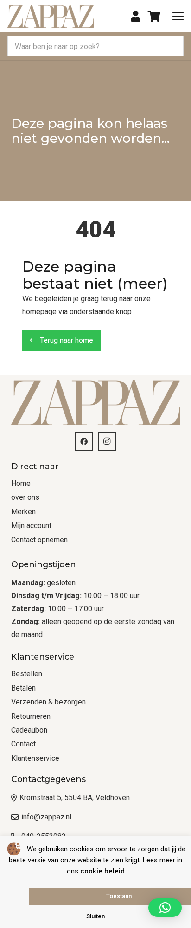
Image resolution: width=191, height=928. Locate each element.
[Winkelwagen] (154, 16)
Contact (23, 744)
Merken (23, 511)
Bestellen (26, 673)
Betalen (23, 688)
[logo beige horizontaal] (50, 16)
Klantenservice (35, 758)
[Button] (135, 16)
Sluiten (95, 916)
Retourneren (31, 716)
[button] (178, 16)
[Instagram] (107, 441)
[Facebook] (84, 441)
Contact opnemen (39, 539)
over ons (25, 497)
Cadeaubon (29, 730)
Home (21, 483)
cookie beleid (102, 871)
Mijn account (31, 525)
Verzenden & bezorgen (48, 702)
